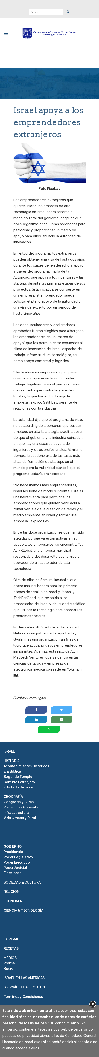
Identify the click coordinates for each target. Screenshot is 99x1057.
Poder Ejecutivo (17, 862)
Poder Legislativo (18, 857)
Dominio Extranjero (19, 782)
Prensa (9, 963)
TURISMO (11, 939)
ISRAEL (9, 751)
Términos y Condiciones (23, 997)
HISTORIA (11, 761)
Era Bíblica (12, 771)
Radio (8, 968)
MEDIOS (10, 958)
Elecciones (12, 873)
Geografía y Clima (19, 802)
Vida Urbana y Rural (20, 818)
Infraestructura (16, 812)
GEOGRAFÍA (13, 797)
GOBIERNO (13, 846)
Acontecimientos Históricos (26, 766)
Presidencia (13, 852)
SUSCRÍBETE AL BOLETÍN (24, 987)
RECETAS (11, 948)
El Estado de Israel (19, 787)
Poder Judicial (15, 868)
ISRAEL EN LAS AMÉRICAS (24, 978)
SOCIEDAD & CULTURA (22, 882)
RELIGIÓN (11, 892)
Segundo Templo (18, 777)
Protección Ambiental (21, 807)
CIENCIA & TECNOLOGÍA (23, 910)
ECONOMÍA (13, 901)
